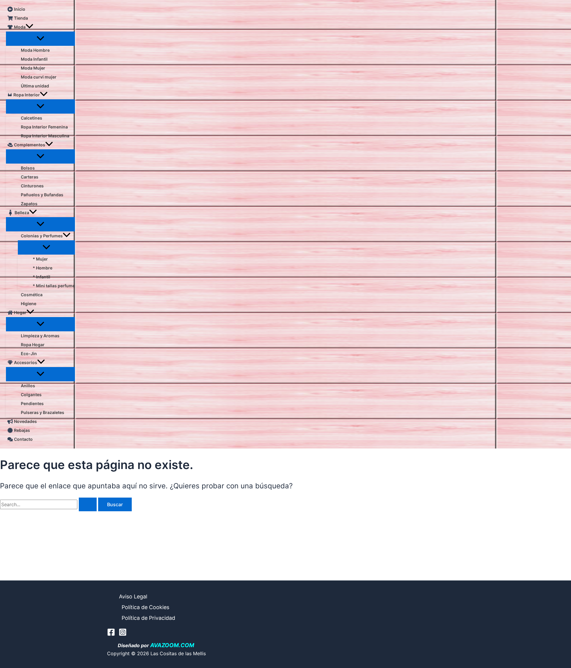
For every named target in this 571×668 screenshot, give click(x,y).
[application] (29, 27)
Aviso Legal (133, 596)
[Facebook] (111, 634)
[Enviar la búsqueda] (88, 504)
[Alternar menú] (40, 39)
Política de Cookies (145, 607)
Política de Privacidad (148, 618)
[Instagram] (123, 634)
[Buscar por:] (49, 504)
